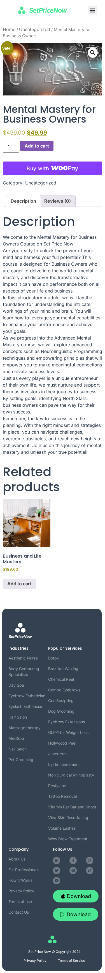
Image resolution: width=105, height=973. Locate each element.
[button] (92, 10)
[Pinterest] (73, 870)
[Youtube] (56, 880)
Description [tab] (23, 201)
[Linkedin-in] (56, 860)
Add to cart (37, 146)
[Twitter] (56, 870)
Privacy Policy (35, 960)
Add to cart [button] (19, 583)
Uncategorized (34, 29)
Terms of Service (71, 960)
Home (9, 29)
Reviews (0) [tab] (57, 201)
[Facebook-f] (73, 860)
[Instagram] (89, 860)
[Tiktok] (89, 870)
